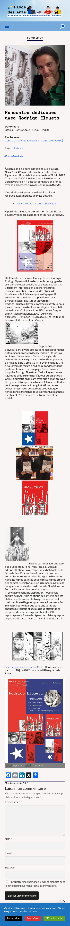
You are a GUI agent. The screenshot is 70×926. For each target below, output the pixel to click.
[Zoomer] (29, 765)
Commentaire (13, 801)
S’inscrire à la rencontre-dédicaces (37, 203)
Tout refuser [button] (33, 918)
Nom (8, 838)
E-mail (9, 853)
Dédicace (18, 147)
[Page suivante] (10, 765)
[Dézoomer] (26, 765)
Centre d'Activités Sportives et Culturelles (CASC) (34, 140)
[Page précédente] (7, 765)
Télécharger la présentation (21, 666)
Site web (9, 867)
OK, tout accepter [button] (54, 918)
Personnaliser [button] (13, 918)
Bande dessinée (14, 156)
